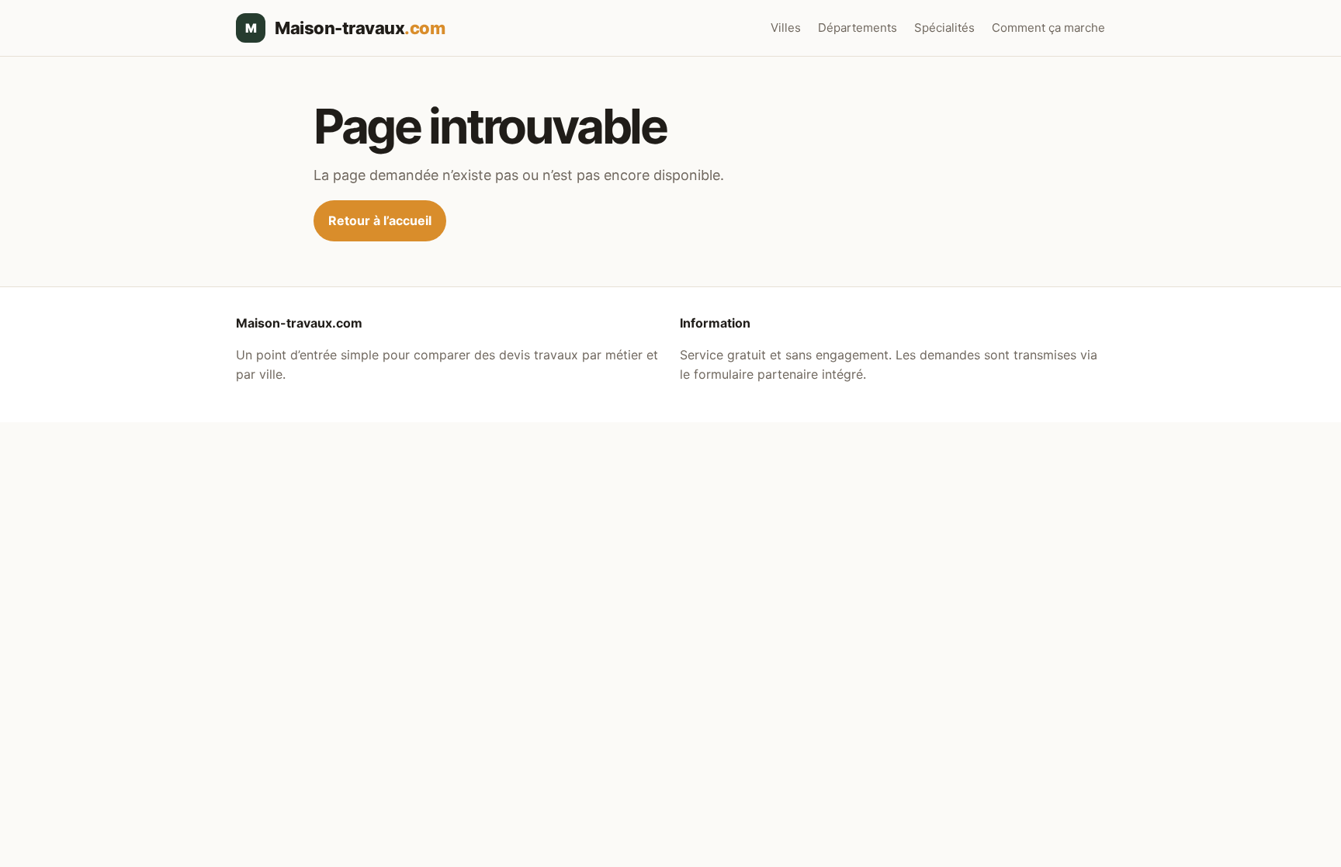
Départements (857, 27)
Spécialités (944, 27)
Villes (786, 27)
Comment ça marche (1048, 27)
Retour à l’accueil (379, 220)
